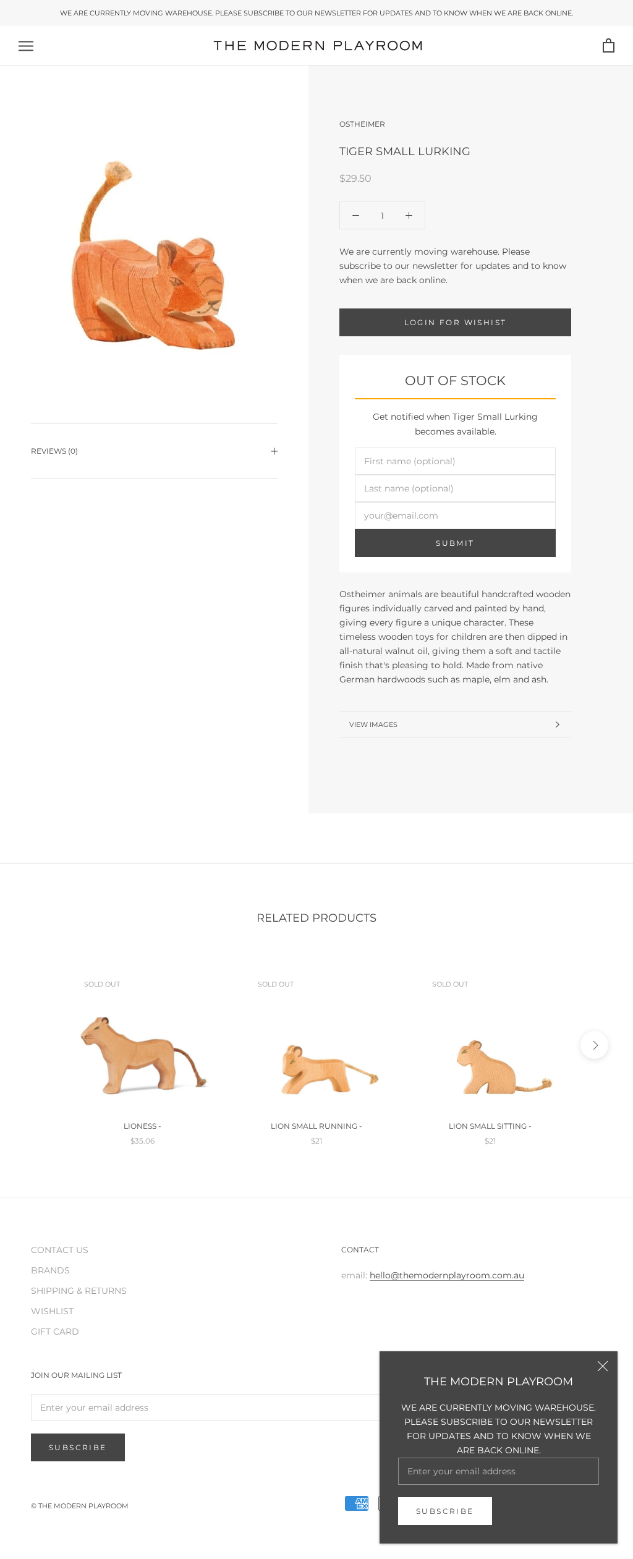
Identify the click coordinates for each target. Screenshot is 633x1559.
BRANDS (50, 1270)
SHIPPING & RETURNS (79, 1290)
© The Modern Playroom (80, 1506)
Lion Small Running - (316, 1126)
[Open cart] (608, 46)
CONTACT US (59, 1249)
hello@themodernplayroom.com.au (447, 1275)
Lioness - (142, 1126)
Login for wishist (455, 322)
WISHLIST (52, 1311)
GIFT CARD (55, 1331)
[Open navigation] (26, 46)
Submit (455, 543)
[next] (594, 1045)
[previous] (39, 1045)
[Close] (602, 1366)
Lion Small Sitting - (490, 1126)
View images (373, 724)
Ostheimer (362, 124)
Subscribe (445, 1511)
